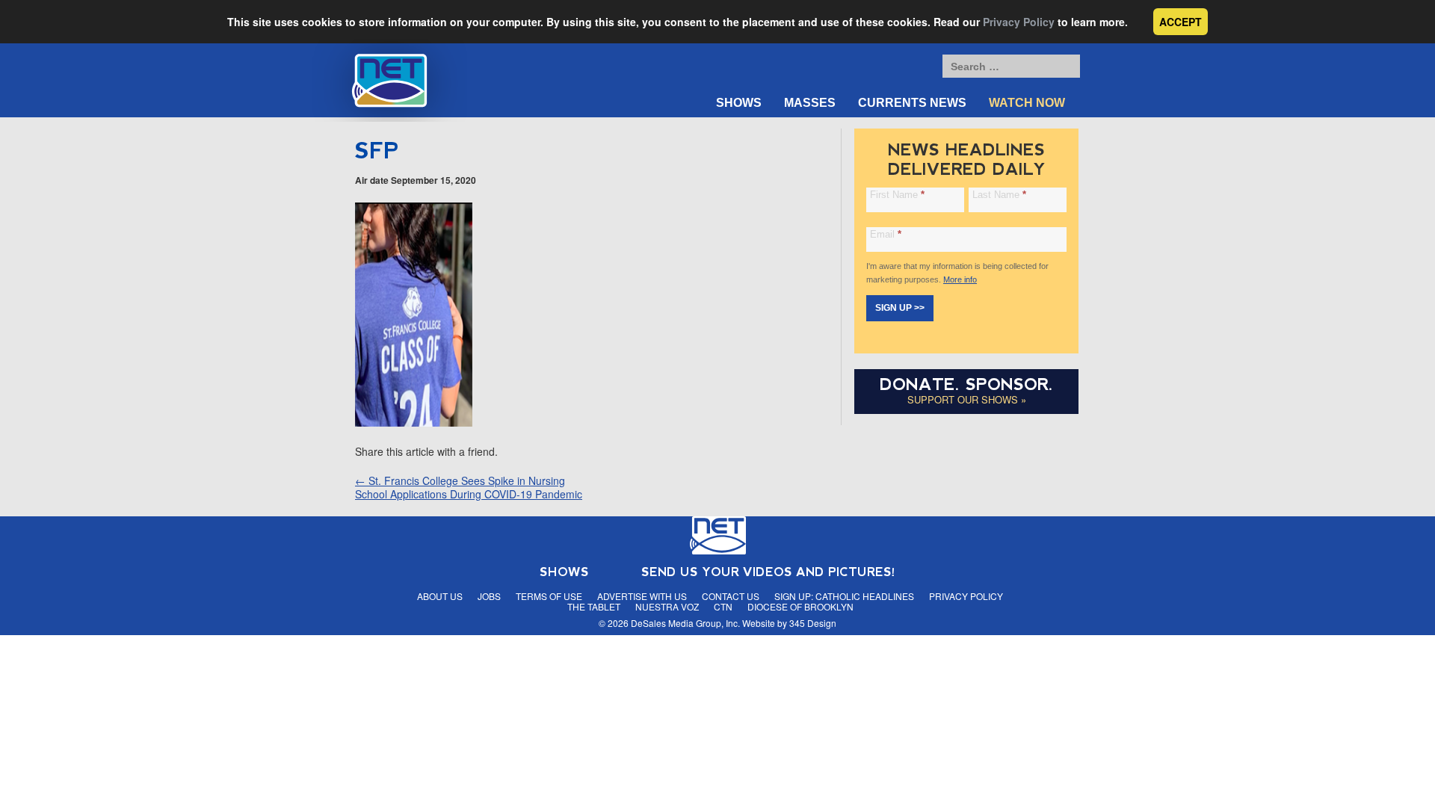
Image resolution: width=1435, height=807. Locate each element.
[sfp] (413, 422)
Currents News (912, 102)
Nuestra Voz (667, 606)
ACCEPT (1180, 21)
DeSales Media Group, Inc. (685, 622)
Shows (739, 102)
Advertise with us (642, 596)
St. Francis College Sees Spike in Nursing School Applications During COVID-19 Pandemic (468, 487)
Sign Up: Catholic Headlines (844, 596)
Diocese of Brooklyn (800, 606)
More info (960, 279)
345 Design (812, 622)
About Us (440, 596)
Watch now (1027, 102)
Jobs (489, 596)
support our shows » (966, 399)
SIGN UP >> (900, 308)
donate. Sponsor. (966, 384)
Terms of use (549, 596)
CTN (723, 606)
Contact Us (730, 596)
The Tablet (593, 606)
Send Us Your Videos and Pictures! (768, 572)
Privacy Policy (1019, 21)
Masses (810, 102)
